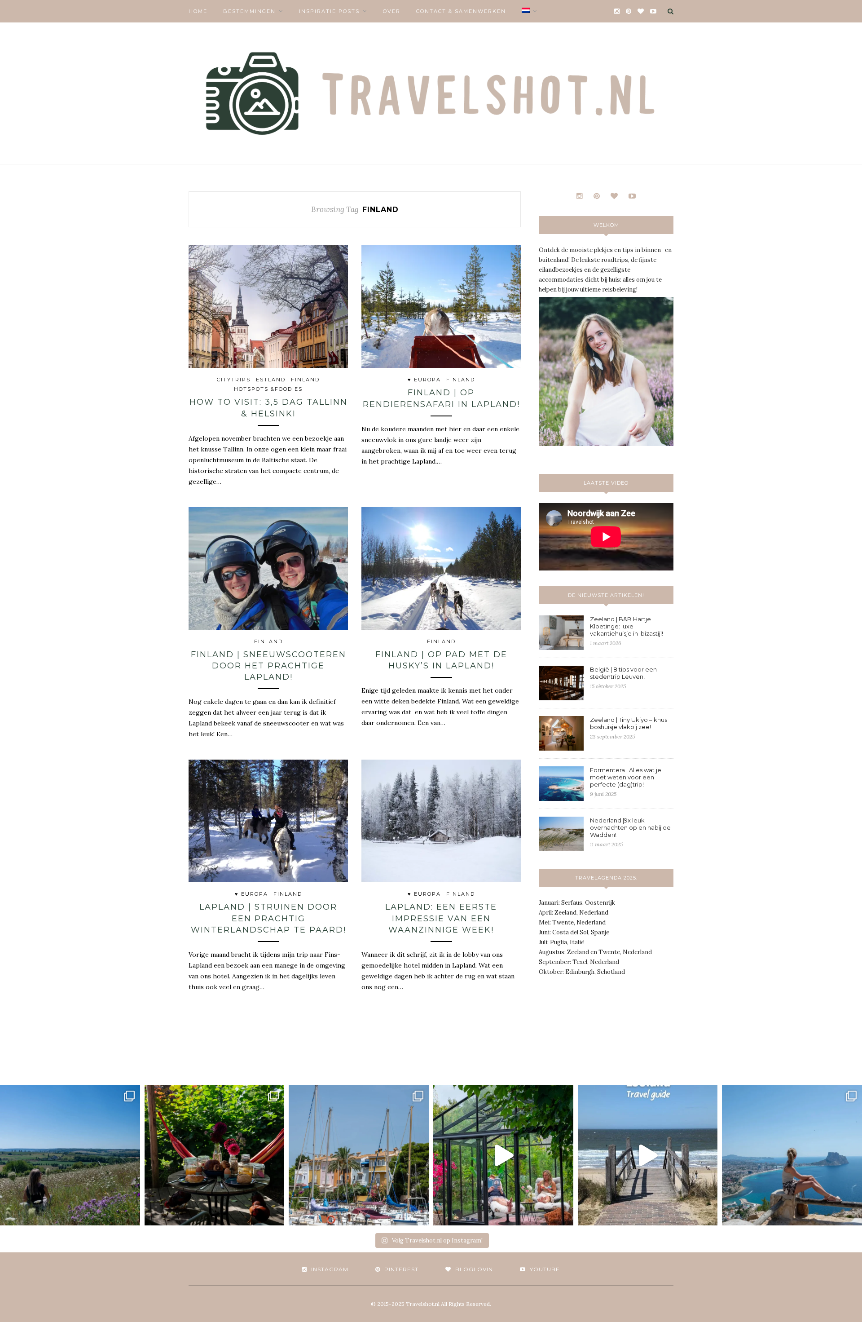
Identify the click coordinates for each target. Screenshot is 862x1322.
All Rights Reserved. (466, 1303)
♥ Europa (424, 379)
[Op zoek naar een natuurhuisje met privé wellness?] (503, 1155)
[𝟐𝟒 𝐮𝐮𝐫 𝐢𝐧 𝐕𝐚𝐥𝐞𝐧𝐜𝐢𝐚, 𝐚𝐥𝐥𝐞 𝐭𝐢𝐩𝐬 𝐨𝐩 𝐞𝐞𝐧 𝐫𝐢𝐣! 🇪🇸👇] (359, 1155)
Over (391, 11)
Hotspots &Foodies (268, 389)
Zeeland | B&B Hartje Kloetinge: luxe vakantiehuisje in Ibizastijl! (626, 626)
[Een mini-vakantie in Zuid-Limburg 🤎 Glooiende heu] (70, 1155)
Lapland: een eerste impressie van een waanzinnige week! (441, 918)
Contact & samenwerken (461, 11)
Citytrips (234, 379)
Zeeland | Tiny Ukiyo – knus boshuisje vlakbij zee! (628, 723)
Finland (305, 379)
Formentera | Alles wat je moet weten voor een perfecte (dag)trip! (625, 777)
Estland (271, 379)
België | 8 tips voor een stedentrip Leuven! (623, 673)
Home (198, 11)
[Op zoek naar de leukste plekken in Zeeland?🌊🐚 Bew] (648, 1155)
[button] (268, 306)
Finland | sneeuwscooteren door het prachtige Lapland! (268, 666)
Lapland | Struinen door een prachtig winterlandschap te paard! (268, 918)
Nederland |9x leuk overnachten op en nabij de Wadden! (630, 827)
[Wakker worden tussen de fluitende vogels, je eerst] (215, 1155)
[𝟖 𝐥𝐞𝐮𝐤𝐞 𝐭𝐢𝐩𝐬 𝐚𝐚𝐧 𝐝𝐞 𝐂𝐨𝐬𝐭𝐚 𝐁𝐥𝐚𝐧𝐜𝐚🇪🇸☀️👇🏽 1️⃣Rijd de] (792, 1155)
